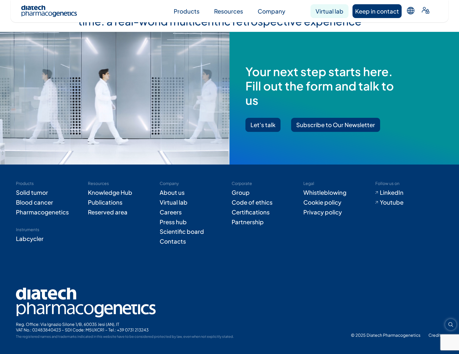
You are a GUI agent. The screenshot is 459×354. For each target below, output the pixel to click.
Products (186, 11)
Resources (228, 11)
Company (271, 11)
